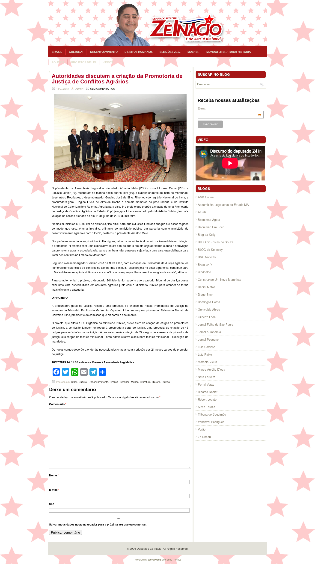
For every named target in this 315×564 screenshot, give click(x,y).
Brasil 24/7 (205, 264)
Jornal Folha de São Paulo (215, 324)
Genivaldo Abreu (209, 309)
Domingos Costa (209, 302)
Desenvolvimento (104, 51)
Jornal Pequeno (208, 339)
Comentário (57, 404)
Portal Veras (206, 384)
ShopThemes (173, 559)
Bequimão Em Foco (211, 227)
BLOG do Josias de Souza (215, 242)
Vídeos (108, 62)
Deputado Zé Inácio (149, 548)
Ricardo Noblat (207, 392)
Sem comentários (102, 88)
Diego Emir (205, 294)
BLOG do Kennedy (210, 249)
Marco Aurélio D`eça (211, 369)
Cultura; (76, 51)
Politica (58, 62)
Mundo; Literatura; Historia (228, 51)
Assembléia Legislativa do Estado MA (223, 204)
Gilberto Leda (207, 317)
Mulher (193, 51)
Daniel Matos (206, 287)
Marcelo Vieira (207, 362)
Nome (54, 475)
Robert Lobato (207, 399)
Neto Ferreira (206, 377)
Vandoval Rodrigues (211, 421)
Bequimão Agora (209, 219)
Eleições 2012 (170, 51)
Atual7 (202, 212)
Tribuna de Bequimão (212, 414)
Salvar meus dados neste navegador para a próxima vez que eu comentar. (97, 524)
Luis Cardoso (206, 347)
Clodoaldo (204, 272)
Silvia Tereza (206, 407)
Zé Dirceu (204, 436)
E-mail (54, 489)
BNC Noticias (207, 257)
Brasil (57, 51)
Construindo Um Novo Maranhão (219, 279)
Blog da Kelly (207, 234)
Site (51, 504)
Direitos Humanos (139, 51)
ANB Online (206, 197)
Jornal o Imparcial (210, 332)
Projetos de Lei (83, 62)
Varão (201, 429)
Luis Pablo (205, 354)
